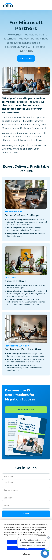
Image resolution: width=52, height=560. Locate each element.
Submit (26, 513)
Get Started (26, 58)
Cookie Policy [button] (34, 532)
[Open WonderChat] (45, 554)
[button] (47, 5)
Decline (26, 548)
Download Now (26, 409)
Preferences (26, 554)
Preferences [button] (42, 535)
